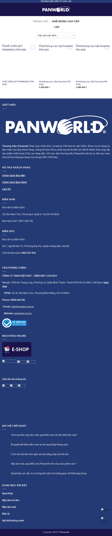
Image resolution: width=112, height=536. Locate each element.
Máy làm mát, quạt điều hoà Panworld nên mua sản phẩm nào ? (44, 463)
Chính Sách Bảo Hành (14, 182)
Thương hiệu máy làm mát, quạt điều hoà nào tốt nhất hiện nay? (44, 435)
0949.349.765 (18, 300)
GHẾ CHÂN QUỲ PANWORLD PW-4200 (18, 82)
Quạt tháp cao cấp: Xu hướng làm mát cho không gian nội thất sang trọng (48, 473)
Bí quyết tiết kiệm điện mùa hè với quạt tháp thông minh (39, 444)
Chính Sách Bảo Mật (13, 175)
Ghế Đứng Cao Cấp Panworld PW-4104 (55, 82)
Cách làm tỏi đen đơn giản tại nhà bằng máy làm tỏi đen (40, 454)
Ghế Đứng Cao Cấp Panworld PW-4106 (92, 82)
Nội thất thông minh (13, 520)
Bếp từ (6, 513)
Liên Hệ (6, 189)
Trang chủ (40, 21)
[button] (4, 9)
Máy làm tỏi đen (10, 500)
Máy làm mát (9, 507)
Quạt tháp (7, 493)
